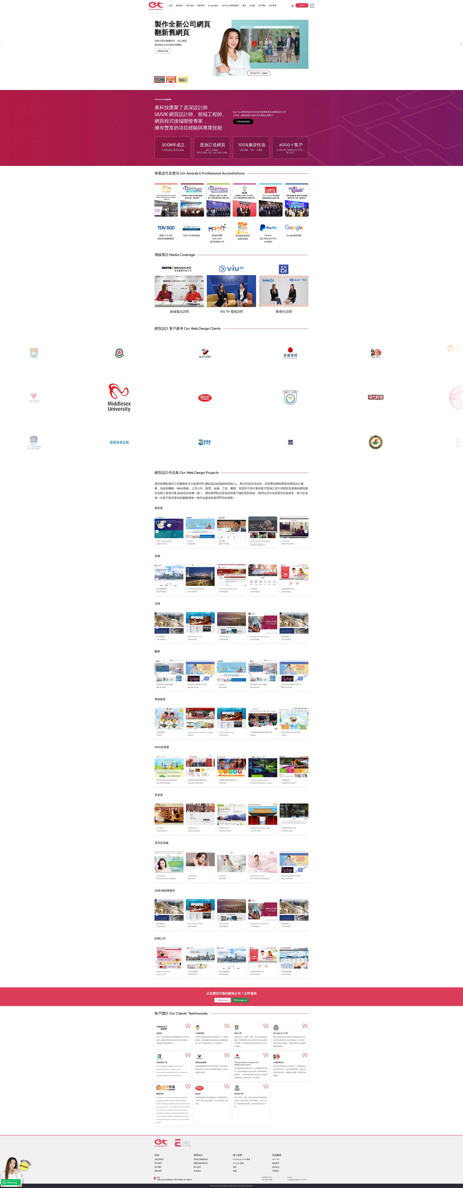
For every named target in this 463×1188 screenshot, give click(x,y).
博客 (235, 1167)
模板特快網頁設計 (201, 1163)
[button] (461, 44)
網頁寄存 (201, 5)
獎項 (244, 5)
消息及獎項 (159, 1159)
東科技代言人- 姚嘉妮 (259, 73)
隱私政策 (158, 1171)
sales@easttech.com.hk (297, 1179)
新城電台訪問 (179, 312)
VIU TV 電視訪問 (231, 312)
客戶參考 (272, 5)
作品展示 (197, 1171)
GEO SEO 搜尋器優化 (230, 5)
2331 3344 (268, 1179)
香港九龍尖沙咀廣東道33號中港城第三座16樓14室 (174, 1179)
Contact (302, 5)
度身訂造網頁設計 (201, 1159)
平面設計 (275, 1171)
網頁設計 (179, 5)
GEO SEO (276, 1159)
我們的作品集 (163, 51)
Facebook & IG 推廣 (241, 1159)
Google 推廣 (238, 1163)
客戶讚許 (158, 1167)
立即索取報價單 (243, 121)
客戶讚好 (262, 5)
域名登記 (275, 1167)
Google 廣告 (213, 5)
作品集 (252, 5)
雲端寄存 (275, 1163)
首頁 (170, 5)
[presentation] (157, 531)
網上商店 (190, 5)
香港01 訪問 (284, 312)
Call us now (222, 1000)
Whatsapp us (240, 1000)
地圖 (235, 1171)
